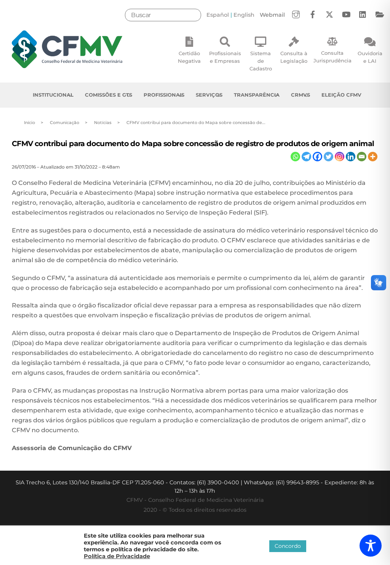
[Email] (361, 156)
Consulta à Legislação (293, 57)
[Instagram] (339, 156)
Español (217, 14)
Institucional (53, 95)
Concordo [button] (288, 546)
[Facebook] (317, 156)
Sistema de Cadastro (260, 61)
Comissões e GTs (108, 95)
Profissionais (164, 95)
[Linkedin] (350, 156)
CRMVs (300, 95)
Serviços (209, 95)
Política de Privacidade (117, 556)
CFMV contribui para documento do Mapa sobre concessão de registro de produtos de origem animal (193, 143)
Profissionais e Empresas (225, 57)
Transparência (257, 95)
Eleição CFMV (341, 95)
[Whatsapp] (295, 156)
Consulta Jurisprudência (332, 57)
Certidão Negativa (189, 57)
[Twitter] (328, 156)
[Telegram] (306, 156)
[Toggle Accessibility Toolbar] (370, 545)
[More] (372, 156)
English (243, 14)
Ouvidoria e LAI (370, 57)
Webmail (272, 14)
